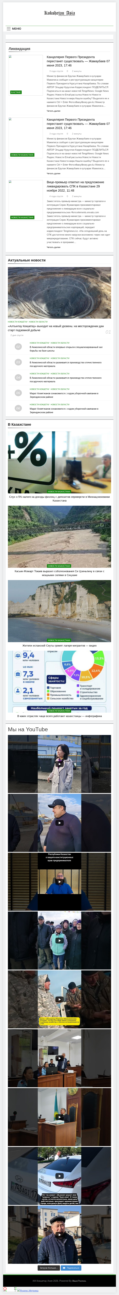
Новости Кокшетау (18, 322)
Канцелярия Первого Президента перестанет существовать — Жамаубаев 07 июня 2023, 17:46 (78, 61)
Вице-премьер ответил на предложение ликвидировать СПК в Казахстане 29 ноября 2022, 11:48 (75, 186)
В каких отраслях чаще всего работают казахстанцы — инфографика (59, 716)
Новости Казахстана (22, 155)
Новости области (38, 322)
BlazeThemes (79, 1281)
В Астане (16, 92)
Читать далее (53, 111)
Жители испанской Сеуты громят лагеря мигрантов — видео (59, 645)
